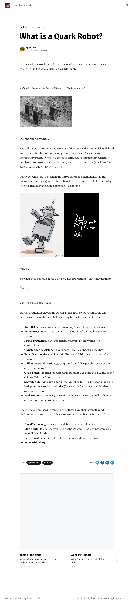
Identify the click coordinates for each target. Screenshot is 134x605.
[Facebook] (102, 463)
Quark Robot (32, 47)
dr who (47, 462)
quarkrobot (33, 462)
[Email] (112, 463)
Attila (106, 598)
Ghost (93, 598)
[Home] (7, 5)
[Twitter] (97, 463)
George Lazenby (57, 395)
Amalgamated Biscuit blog (64, 185)
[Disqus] (67, 511)
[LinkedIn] (107, 463)
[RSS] (39, 598)
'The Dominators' (75, 88)
